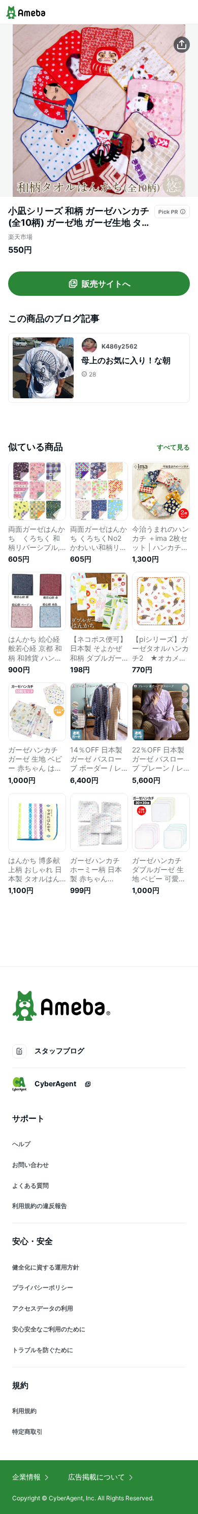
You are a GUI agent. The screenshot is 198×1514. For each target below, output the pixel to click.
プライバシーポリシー (42, 1287)
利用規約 (24, 1411)
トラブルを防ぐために (42, 1350)
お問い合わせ (30, 1164)
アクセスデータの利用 (42, 1308)
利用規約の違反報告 (39, 1206)
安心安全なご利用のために (48, 1329)
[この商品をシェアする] (182, 45)
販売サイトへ (106, 284)
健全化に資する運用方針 (45, 1267)
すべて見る (173, 447)
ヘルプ (21, 1144)
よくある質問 (30, 1185)
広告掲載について (96, 1476)
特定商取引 (27, 1431)
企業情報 (26, 1476)
